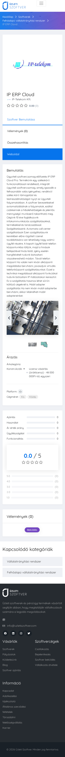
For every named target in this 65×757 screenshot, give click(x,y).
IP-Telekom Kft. (21, 99)
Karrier (6, 727)
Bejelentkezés (42, 654)
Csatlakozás (42, 649)
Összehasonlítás (17, 142)
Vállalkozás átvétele (46, 665)
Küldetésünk (9, 659)
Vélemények (17, 131)
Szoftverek (24, 16)
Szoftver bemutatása (21, 119)
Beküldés (32, 529)
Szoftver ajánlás (11, 670)
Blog (5, 665)
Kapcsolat (8, 690)
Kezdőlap (7, 16)
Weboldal (13, 154)
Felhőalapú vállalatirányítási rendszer (24, 20)
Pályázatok (9, 654)
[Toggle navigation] (41, 3)
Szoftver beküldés (45, 659)
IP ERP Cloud (9, 24)
